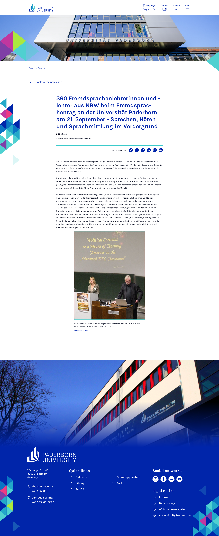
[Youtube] (179, 479)
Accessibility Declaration (175, 515)
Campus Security (42, 497)
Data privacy (167, 503)
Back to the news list (48, 82)
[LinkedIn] (171, 479)
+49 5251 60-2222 (43, 502)
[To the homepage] (41, 7)
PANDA (80, 489)
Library (80, 483)
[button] (150, 7)
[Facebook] (163, 479)
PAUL (120, 483)
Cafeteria (81, 477)
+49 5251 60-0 (40, 491)
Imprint (164, 497)
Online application (128, 477)
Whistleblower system (173, 509)
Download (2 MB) (81, 330)
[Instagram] (155, 479)
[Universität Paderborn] (109, 454)
